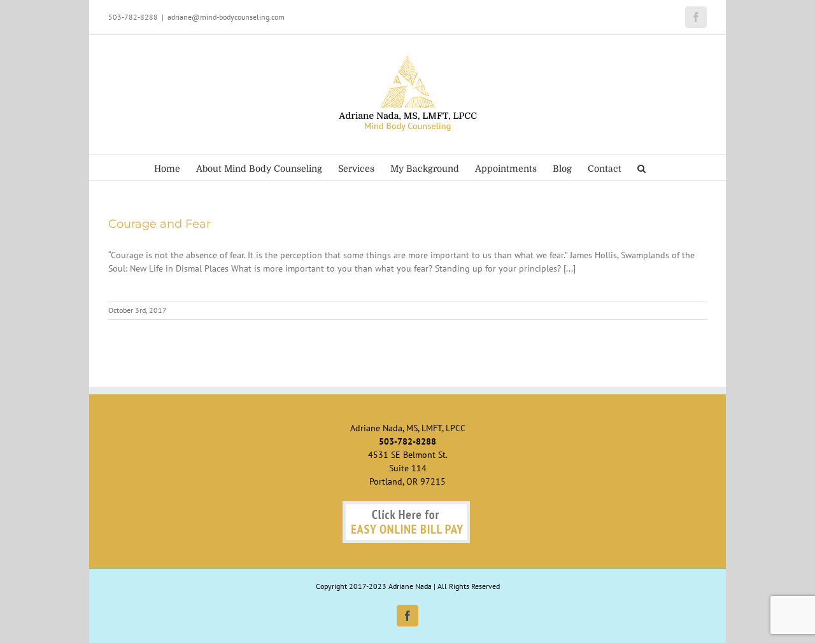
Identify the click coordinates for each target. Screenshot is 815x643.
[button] (641, 167)
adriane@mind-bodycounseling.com (226, 17)
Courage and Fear (159, 224)
